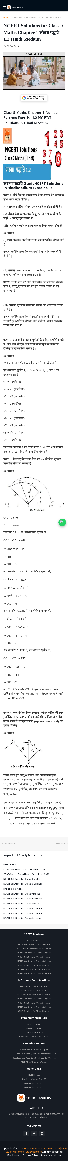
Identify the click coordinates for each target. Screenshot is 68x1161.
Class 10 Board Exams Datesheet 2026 (24, 869)
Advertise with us (51, 1155)
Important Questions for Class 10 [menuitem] (34, 1036)
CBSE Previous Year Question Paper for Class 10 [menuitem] (34, 1053)
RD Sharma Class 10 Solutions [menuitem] (34, 986)
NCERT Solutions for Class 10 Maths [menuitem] (34, 944)
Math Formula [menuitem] (34, 1024)
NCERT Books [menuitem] (34, 1075)
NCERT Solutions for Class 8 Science (22, 908)
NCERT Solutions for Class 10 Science (23, 883)
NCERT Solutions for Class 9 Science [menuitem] (34, 961)
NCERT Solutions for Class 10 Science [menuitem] (34, 948)
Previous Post (9, 843)
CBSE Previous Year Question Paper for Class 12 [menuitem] (34, 1058)
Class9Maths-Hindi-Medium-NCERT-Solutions (36, 17)
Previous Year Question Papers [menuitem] (34, 1049)
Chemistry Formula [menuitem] (34, 1032)
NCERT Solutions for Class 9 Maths (21, 893)
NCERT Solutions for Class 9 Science (22, 898)
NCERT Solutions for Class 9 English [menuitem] (34, 965)
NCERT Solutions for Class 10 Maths (22, 879)
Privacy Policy (30, 1155)
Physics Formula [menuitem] (34, 1028)
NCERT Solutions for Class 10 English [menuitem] (34, 953)
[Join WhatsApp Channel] (62, 522)
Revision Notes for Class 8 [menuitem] (34, 1087)
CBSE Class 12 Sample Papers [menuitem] (34, 1062)
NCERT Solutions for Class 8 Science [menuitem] (34, 973)
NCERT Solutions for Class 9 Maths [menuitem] (34, 957)
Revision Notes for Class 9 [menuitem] (34, 1083)
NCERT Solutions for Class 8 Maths (21, 903)
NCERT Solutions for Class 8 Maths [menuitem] (34, 969)
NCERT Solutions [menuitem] (34, 940)
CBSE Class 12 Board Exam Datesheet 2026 (26, 874)
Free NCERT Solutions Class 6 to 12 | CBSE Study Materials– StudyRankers (36, 1150)
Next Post (61, 843)
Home (6, 17)
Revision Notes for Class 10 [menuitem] (34, 1079)
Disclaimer (13, 1155)
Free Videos (9, 864)
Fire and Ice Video (13, 888)
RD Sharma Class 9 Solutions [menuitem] (34, 990)
